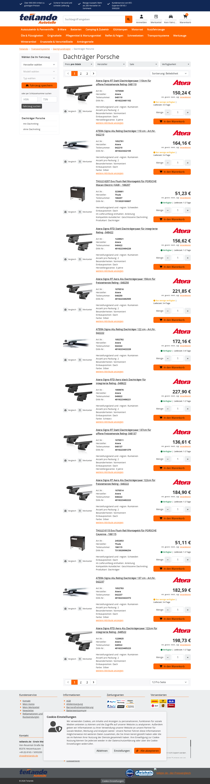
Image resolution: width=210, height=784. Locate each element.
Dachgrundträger (62, 48)
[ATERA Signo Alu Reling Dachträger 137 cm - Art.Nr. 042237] (77, 590)
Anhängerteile (85, 41)
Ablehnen (102, 750)
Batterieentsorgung (76, 710)
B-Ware (62, 29)
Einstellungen (122, 750)
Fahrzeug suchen (32, 106)
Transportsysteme (158, 35)
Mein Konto (28, 704)
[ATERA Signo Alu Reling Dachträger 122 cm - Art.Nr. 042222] (77, 342)
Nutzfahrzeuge (156, 29)
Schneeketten (135, 35)
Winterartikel (28, 41)
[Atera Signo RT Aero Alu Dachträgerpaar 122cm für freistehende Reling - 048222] (77, 492)
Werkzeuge (179, 35)
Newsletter (28, 710)
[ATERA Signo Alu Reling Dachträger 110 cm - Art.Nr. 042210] (77, 143)
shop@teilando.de (28, 755)
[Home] (38, 19)
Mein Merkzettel (31, 707)
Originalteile (54, 35)
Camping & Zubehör (97, 29)
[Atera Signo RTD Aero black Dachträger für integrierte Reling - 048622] (77, 392)
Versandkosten (185, 97)
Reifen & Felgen (114, 35)
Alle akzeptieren (149, 750)
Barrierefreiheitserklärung (79, 707)
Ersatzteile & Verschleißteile (56, 41)
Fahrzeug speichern (41, 85)
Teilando (23, 48)
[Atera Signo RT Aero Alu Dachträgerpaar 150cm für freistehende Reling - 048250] (77, 291)
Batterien (76, 29)
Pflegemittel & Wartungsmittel (83, 35)
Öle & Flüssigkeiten (32, 35)
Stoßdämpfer (73, 760)
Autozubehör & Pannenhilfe (37, 29)
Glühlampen (120, 29)
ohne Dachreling (31, 129)
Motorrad (137, 29)
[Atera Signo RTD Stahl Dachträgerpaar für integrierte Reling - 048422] (77, 241)
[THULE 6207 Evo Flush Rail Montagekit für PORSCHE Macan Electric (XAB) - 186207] (77, 194)
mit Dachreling (30, 123)
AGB (68, 700)
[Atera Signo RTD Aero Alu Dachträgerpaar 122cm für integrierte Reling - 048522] (77, 641)
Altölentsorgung (74, 704)
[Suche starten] (128, 19)
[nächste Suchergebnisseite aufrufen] (93, 73)
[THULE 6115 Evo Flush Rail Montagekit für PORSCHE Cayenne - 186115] (77, 543)
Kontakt (26, 700)
